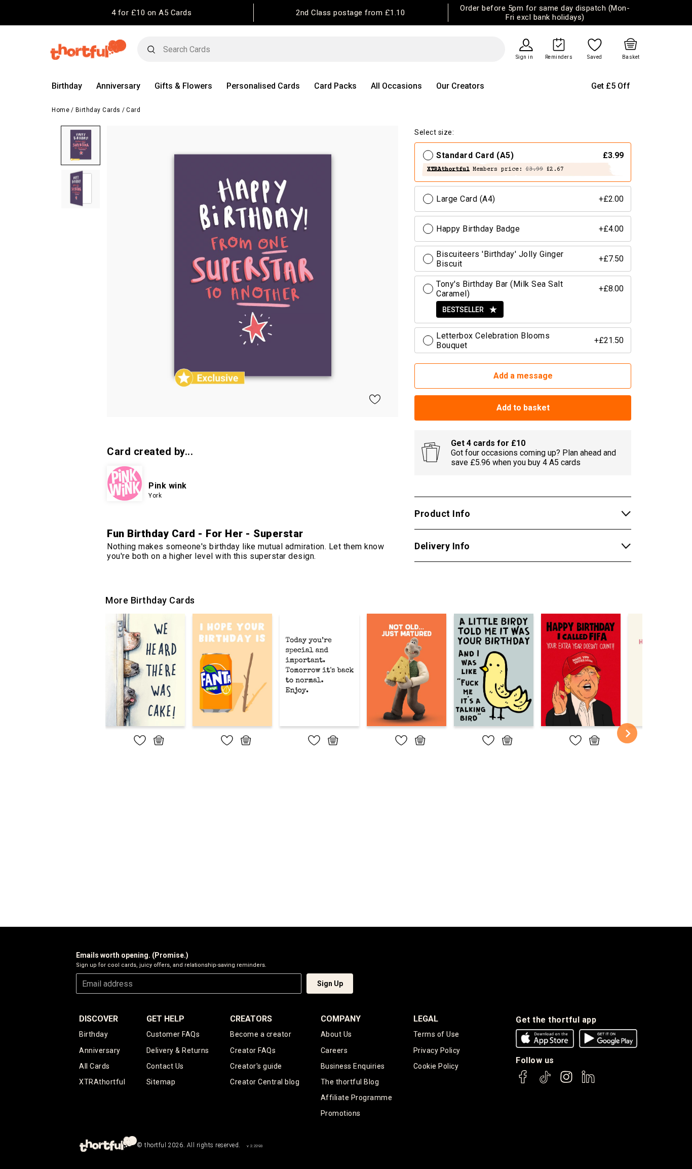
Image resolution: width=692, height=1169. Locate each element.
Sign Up (330, 983)
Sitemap (161, 1082)
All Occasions (396, 86)
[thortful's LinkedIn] (588, 1081)
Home (60, 110)
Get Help (165, 1019)
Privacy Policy (436, 1050)
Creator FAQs (253, 1050)
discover (98, 1019)
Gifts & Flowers (183, 86)
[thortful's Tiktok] (545, 1081)
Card (133, 110)
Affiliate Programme (357, 1097)
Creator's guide (256, 1066)
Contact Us (165, 1066)
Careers (334, 1050)
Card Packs (335, 86)
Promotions (341, 1113)
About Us (336, 1034)
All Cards (94, 1066)
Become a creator (260, 1034)
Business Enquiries (353, 1066)
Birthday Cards (98, 110)
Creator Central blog (264, 1082)
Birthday (67, 86)
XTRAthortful (102, 1082)
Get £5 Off (610, 86)
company (341, 1019)
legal (425, 1019)
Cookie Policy (436, 1066)
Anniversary (118, 86)
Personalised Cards (263, 86)
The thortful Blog (350, 1082)
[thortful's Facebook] (523, 1081)
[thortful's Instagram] (566, 1081)
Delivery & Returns (177, 1050)
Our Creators (460, 86)
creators (251, 1019)
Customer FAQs (173, 1034)
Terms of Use (436, 1034)
